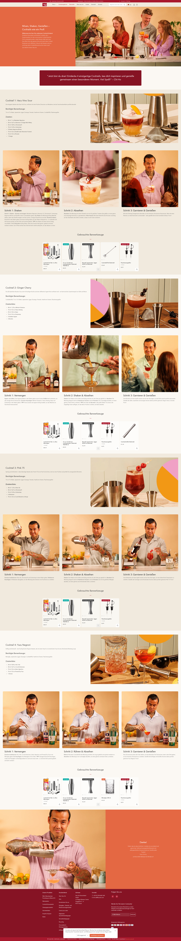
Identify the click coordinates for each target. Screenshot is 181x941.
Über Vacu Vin (62, 896)
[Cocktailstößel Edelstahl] (129, 430)
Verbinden (132, 914)
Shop (53, 4)
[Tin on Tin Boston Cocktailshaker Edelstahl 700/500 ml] (71, 251)
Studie (87, 4)
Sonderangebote (63, 4)
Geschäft (93, 4)
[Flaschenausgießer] (129, 251)
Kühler (44, 916)
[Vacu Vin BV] (44, 4)
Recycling (61, 922)
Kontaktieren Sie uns (64, 902)
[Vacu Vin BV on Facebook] (112, 896)
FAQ (60, 899)
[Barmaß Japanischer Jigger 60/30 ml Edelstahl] (90, 251)
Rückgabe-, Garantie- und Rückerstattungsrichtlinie (65, 906)
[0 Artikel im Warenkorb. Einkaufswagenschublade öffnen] (137, 5)
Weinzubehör (45, 901)
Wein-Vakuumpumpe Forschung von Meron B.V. (48, 897)
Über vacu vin (80, 4)
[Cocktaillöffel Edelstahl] (109, 251)
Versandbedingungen (64, 918)
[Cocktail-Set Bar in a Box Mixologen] (51, 251)
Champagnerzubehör (47, 907)
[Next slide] (59, 253)
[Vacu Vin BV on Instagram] (116, 896)
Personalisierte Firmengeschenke (63, 926)
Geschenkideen (46, 910)
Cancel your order (63, 910)
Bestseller (71, 4)
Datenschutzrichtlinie (72, 939)
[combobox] (117, 4)
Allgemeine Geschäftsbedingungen (65, 914)
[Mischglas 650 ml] (109, 786)
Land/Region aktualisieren (97, 935)
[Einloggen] (134, 4)
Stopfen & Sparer (46, 913)
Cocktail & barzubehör (48, 904)
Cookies (109, 939)
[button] (59, 269)
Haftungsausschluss (101, 939)
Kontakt (100, 4)
